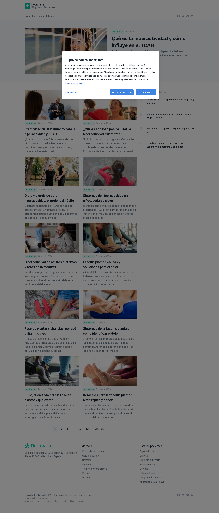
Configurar (71, 92)
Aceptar (146, 92)
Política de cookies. (74, 83)
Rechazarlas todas (122, 92)
